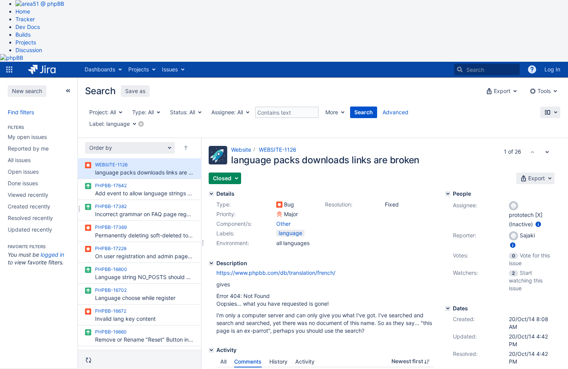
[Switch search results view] (550, 112)
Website (241, 149)
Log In (552, 69)
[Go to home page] (47, 69)
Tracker (25, 19)
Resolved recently (30, 218)
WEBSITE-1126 (277, 149)
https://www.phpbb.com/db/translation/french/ (275, 272)
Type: (223, 204)
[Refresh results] (88, 360)
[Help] (532, 69)
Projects (25, 42)
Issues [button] (170, 69)
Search (363, 112)
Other (283, 223)
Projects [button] (138, 69)
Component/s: (234, 223)
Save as (135, 91)
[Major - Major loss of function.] (279, 214)
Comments (248, 361)
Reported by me (28, 148)
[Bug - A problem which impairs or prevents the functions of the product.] (279, 204)
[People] (448, 193)
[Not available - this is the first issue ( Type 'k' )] (532, 151)
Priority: (226, 214)
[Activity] (211, 350)
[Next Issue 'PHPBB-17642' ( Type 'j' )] (547, 151)
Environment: (232, 243)
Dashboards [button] (100, 69)
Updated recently (30, 229)
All (223, 361)
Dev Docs (27, 27)
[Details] (211, 193)
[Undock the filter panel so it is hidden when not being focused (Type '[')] (68, 90)
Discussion (28, 50)
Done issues (23, 183)
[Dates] (448, 308)
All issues (19, 160)
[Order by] (186, 148)
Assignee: (465, 205)
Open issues (23, 171)
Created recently (29, 206)
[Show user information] (538, 224)
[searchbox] (487, 69)
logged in (52, 254)
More (331, 112)
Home (22, 11)
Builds (23, 34)
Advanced (395, 112)
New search (27, 91)
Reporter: (464, 235)
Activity (305, 361)
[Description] (211, 263)
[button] (9, 69)
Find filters (21, 112)
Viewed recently (28, 194)
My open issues (27, 137)
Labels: (225, 233)
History (278, 361)
